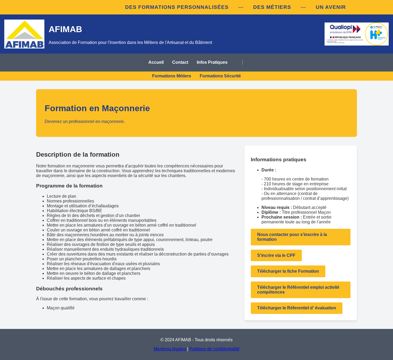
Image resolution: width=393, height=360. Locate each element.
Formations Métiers (171, 76)
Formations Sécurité (220, 76)
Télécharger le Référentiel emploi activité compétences (298, 289)
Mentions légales (170, 349)
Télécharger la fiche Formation (288, 271)
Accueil (156, 62)
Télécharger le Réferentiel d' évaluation (296, 308)
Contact (180, 62)
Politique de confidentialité (214, 349)
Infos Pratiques (212, 62)
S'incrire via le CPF (276, 255)
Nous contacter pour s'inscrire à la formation (292, 237)
